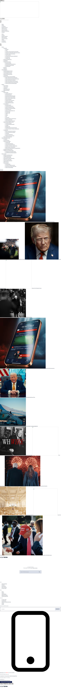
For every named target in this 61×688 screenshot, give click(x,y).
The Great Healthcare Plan (9, 124)
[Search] (1, 21)
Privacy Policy (4, 588)
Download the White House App (9, 158)
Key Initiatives (6, 103)
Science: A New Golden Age (10, 110)
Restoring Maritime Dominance (10, 118)
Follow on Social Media (9, 167)
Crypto (6, 115)
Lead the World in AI (8, 93)
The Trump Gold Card (9, 134)
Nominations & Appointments (10, 64)
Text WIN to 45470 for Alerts (10, 165)
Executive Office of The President (9, 76)
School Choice (7, 111)
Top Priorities (6, 92)
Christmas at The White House (10, 151)
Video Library (6, 86)
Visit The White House (7, 157)
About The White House (6, 137)
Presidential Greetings (7, 156)
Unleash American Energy (9, 100)
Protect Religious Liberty (9, 102)
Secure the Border (8, 99)
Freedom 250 (7, 112)
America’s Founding (7, 141)
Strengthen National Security (10, 95)
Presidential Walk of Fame (8, 149)
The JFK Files (7, 57)
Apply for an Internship (7, 159)
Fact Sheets (6, 60)
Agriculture (7, 117)
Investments (4, 600)
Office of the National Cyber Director (11, 81)
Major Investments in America (10, 131)
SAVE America (4, 28)
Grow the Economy (8, 94)
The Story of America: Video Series (11, 145)
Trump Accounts (4, 29)
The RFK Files (7, 58)
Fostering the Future (8, 119)
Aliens (6, 50)
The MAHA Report (8, 123)
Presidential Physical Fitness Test (11, 127)
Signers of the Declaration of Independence (12, 148)
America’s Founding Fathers (10, 144)
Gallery (3, 25)
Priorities (3, 91)
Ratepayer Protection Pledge (10, 108)
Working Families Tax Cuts (9, 107)
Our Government (6, 140)
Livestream (4, 26)
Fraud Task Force (8, 109)
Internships (4, 586)
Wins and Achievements (8, 136)
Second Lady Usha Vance (8, 74)
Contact (3, 32)
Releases (6, 49)
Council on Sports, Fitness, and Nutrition (12, 128)
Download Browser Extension (5, 680)
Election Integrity (5, 27)
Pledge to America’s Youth (9, 135)
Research (5, 68)
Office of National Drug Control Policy (11, 82)
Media (3, 84)
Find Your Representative (8, 160)
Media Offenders (6, 90)
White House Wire (7, 89)
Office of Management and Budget (11, 77)
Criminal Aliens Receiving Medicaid (11, 56)
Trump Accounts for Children (10, 132)
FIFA (6, 116)
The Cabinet (6, 75)
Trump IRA (7, 133)
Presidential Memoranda (9, 65)
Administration (4, 69)
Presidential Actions (7, 61)
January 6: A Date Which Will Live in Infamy (12, 52)
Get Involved (4, 153)
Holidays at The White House (8, 150)
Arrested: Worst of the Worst (10, 53)
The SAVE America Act (9, 106)
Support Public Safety (9, 101)
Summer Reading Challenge (10, 120)
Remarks (5, 67)
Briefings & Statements (7, 59)
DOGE (3, 604)
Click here (1, 672)
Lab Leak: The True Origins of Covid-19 (11, 51)
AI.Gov (3, 603)
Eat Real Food (7, 126)
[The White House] (30, 9)
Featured (5, 48)
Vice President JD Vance (8, 73)
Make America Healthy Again (10, 98)
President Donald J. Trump (8, 70)
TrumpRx (6, 125)
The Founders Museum (9, 143)
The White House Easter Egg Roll (10, 152)
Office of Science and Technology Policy (12, 78)
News (3, 24)
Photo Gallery (6, 85)
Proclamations (7, 66)
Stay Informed (6, 162)
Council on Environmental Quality (11, 83)
